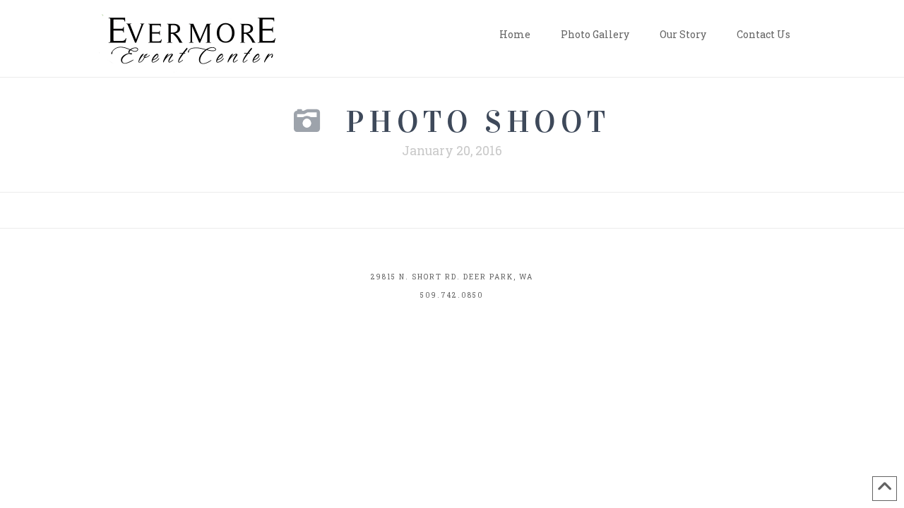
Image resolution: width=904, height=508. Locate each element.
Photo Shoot (477, 121)
